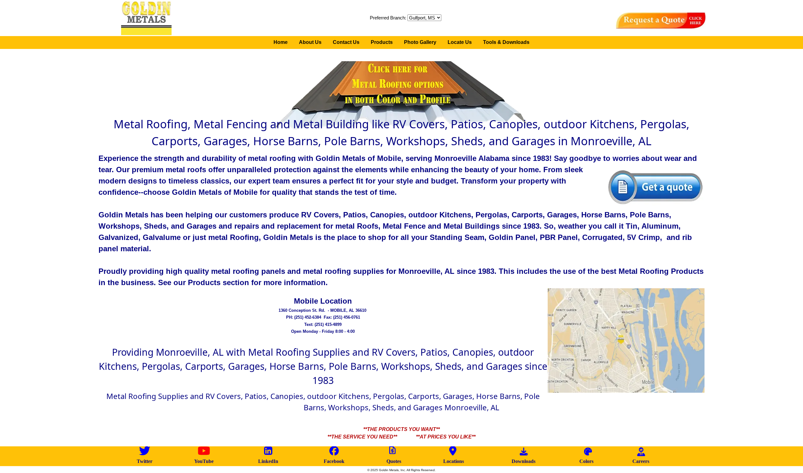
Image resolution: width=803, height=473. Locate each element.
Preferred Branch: (388, 17)
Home (281, 42)
